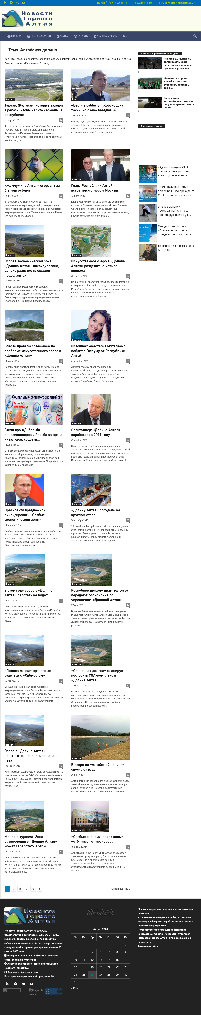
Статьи (63, 36)
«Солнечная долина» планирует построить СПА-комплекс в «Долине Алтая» (98, 675)
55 (128, 360)
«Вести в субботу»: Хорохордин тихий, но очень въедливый (97, 107)
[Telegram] (11, 3)
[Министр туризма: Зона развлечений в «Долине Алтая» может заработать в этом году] (34, 816)
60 (61, 280)
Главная (16, 36)
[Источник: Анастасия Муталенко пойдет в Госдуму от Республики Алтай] (100, 325)
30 (128, 520)
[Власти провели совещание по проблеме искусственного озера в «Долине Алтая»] (34, 325)
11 (128, 685)
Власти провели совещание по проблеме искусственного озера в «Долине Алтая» (33, 351)
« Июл (75, 988)
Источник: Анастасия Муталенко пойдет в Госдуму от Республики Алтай (98, 351)
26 (61, 360)
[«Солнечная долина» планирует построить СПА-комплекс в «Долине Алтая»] (100, 650)
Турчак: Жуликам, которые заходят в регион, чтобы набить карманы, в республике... (34, 110)
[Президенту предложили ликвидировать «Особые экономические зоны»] (34, 490)
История (82, 36)
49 (128, 846)
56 (128, 115)
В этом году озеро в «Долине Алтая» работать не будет (28, 592)
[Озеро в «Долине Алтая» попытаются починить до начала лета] (34, 730)
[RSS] (5, 3)
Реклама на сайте (148, 946)
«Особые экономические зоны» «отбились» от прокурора (97, 839)
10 (75, 959)
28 (61, 195)
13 (100, 959)
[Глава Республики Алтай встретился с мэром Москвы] (100, 165)
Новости (9, 179)
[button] (195, 36)
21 (108, 967)
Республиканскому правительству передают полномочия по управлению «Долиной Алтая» (99, 595)
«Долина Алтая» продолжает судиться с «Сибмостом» (29, 673)
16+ (125, 36)
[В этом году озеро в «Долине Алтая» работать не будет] (34, 570)
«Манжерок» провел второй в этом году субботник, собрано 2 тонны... (177, 83)
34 (61, 524)
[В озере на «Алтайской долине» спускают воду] (100, 737)
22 (61, 600)
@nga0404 (23, 967)
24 (61, 120)
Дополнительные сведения (22, 972)
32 (128, 774)
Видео (75, 99)
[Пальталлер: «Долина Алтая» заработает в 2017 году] (100, 409)
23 (125, 967)
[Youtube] (23, 3)
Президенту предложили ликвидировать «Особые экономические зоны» (25, 515)
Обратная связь (106, 36)
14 (128, 605)
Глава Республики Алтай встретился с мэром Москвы (94, 188)
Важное (9, 99)
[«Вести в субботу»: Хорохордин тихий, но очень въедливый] (100, 85)
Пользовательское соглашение (155, 929)
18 (83, 967)
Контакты (170, 933)
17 (128, 195)
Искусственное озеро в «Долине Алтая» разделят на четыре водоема (98, 266)
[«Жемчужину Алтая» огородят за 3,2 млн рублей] (34, 165)
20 (100, 967)
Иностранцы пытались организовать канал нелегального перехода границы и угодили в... (178, 63)
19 (61, 765)
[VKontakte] (17, 3)
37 (128, 275)
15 (117, 959)
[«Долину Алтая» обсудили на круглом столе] (100, 490)
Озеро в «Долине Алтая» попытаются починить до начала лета (31, 756)
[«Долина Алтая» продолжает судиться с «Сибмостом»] (34, 650)
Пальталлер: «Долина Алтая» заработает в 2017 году (95, 432)
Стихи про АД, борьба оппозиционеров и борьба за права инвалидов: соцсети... (33, 435)
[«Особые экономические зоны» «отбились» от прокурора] (100, 816)
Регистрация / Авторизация (177, 2)
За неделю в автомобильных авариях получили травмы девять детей (179, 103)
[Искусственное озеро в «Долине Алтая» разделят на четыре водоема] (100, 241)
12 (92, 959)
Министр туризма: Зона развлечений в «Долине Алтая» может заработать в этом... (31, 841)
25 (83, 974)
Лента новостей (40, 36)
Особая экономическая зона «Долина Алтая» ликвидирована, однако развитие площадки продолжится (32, 268)
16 (125, 959)
